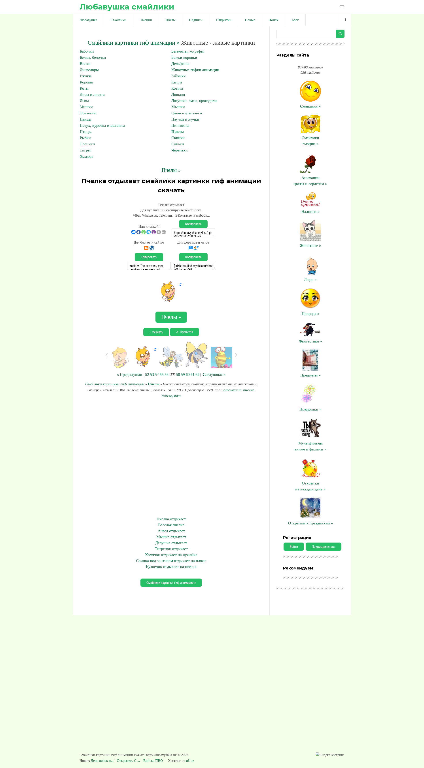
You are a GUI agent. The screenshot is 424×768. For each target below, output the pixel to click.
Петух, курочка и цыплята (102, 125)
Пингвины (180, 125)
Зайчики (178, 76)
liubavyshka (171, 396)
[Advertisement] (171, 458)
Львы (84, 100)
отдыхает (232, 390)
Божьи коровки (184, 57)
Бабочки (87, 51)
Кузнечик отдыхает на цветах (171, 566)
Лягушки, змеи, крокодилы (194, 100)
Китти (176, 82)
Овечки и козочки (186, 113)
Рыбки (85, 138)
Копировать (193, 224)
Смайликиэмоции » (310, 141)
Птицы (85, 131)
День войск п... (102, 760)
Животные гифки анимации (195, 70)
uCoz (190, 760)
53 (152, 374)
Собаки (177, 144)
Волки (85, 63)
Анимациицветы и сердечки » (310, 181)
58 (178, 374)
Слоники (87, 144)
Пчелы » (171, 170)
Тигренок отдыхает (171, 549)
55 (162, 374)
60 (188, 374)
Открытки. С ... (128, 760)
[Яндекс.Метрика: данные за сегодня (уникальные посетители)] (330, 755)
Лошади (178, 94)
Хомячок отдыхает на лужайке (171, 554)
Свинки (178, 138)
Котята (177, 88)
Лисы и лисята (92, 94)
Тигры (85, 150)
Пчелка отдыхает (171, 519)
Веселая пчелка (171, 525)
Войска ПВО (153, 760)
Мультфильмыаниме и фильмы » (310, 446)
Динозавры (89, 70)
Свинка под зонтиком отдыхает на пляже (171, 560)
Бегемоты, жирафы (187, 51)
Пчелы (177, 131)
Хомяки (86, 156)
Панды (85, 119)
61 (193, 374)
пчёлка (248, 390)
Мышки (178, 107)
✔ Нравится (184, 332)
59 (183, 374)
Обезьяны (88, 113)
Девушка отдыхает (171, 543)
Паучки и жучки (185, 119)
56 (166, 374)
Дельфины (180, 63)
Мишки (86, 107)
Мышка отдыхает (171, 537)
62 (197, 374)
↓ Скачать (156, 332)
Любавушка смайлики (127, 6)
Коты (84, 88)
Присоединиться (323, 547)
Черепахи (179, 150)
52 (147, 374)
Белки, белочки (93, 57)
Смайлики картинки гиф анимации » (134, 42)
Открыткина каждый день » (310, 486)
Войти (294, 547)
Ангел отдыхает (171, 531)
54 (157, 374)
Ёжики (85, 76)
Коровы (86, 82)
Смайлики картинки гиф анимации (114, 384)
